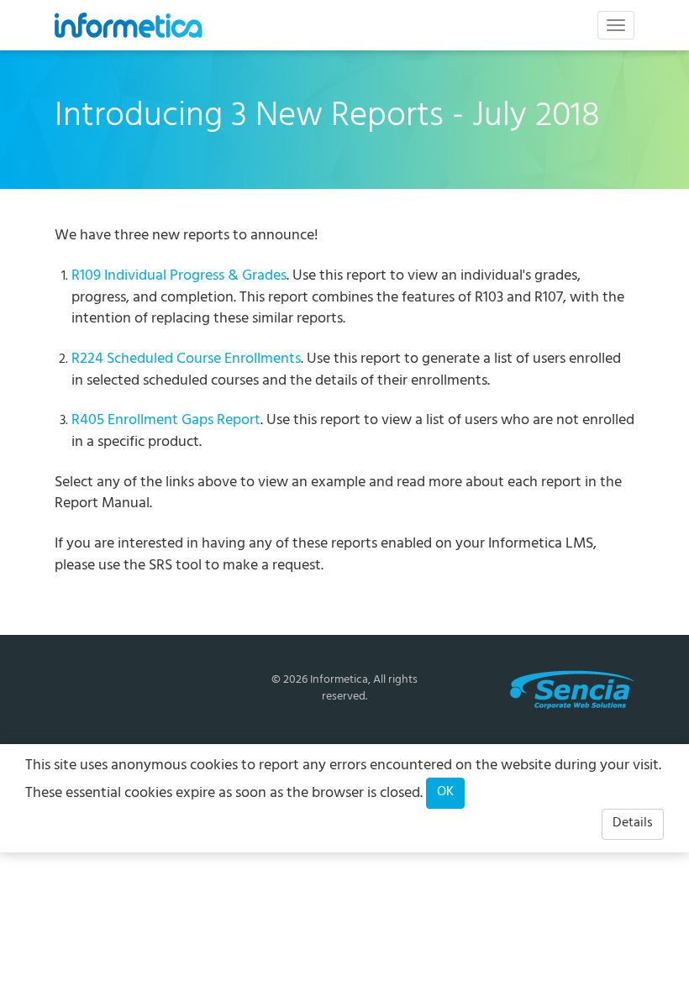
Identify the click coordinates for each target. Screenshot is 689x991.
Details (633, 823)
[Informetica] (128, 25)
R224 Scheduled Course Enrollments (186, 360)
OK (445, 792)
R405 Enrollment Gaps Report (165, 421)
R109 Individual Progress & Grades (179, 277)
